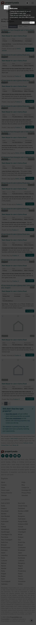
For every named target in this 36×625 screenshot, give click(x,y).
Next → (32, 22)
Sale (7, 8)
